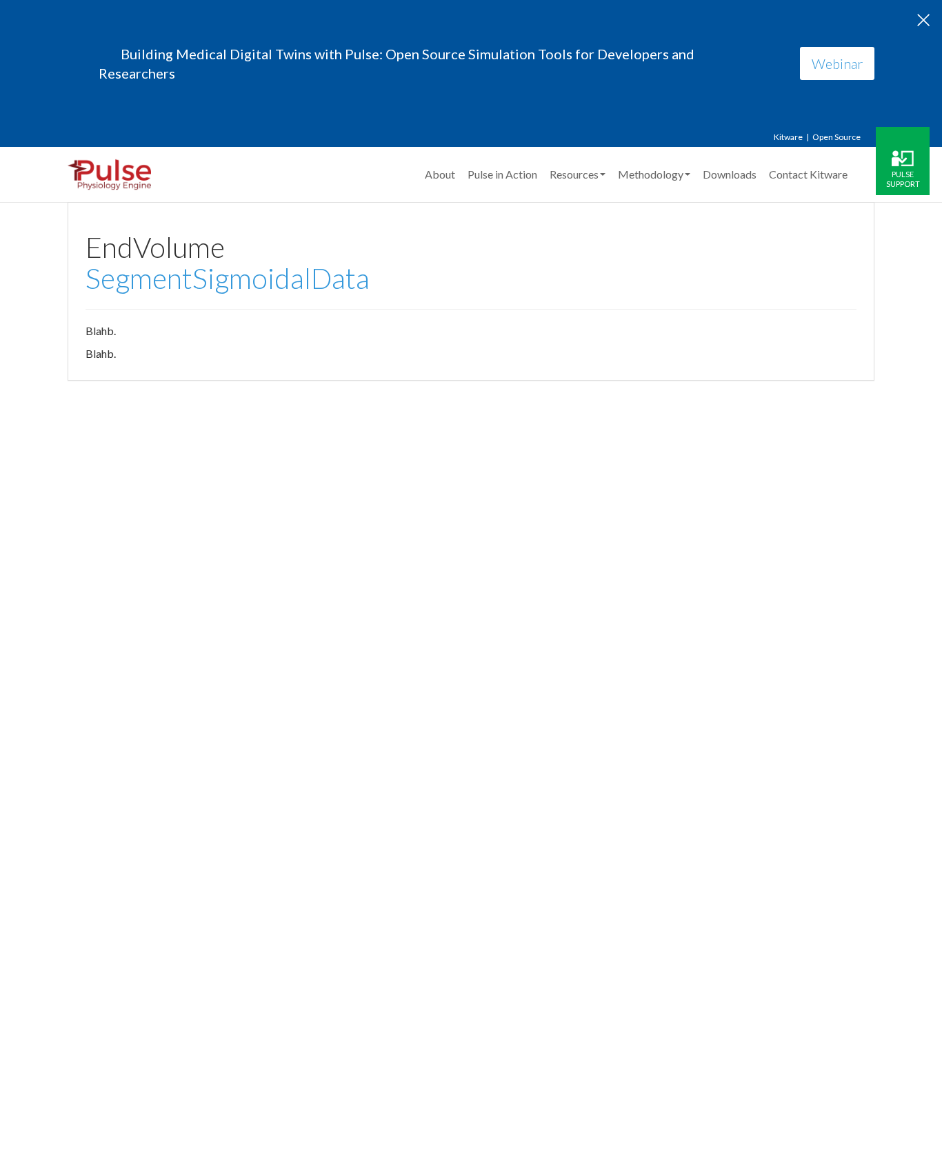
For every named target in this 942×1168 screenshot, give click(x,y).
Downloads (729, 174)
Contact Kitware (808, 174)
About (440, 174)
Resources (574, 174)
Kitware (788, 137)
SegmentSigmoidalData (228, 278)
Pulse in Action (502, 174)
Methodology (650, 174)
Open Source (836, 137)
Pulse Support (903, 179)
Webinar (837, 63)
